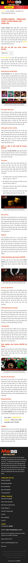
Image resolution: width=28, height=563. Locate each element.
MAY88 (3, 11)
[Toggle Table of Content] (10, 53)
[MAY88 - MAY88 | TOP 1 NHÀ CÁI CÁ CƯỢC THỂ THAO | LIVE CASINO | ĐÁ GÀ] (14, 2)
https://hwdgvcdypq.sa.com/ (14, 529)
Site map (3, 546)
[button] (2, 2)
